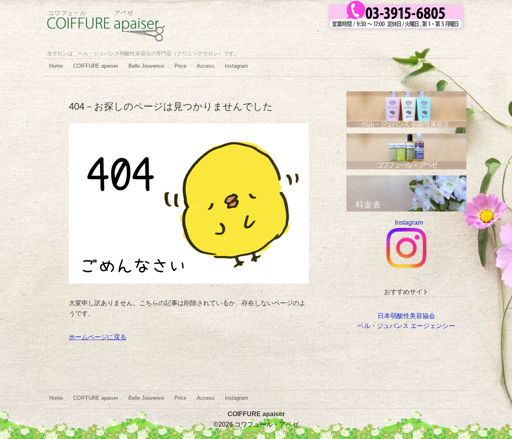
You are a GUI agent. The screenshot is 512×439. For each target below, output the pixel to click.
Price (180, 66)
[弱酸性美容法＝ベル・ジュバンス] (406, 96)
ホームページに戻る (97, 337)
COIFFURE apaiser (95, 66)
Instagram (236, 66)
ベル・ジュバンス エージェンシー (406, 325)
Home (56, 66)
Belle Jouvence (146, 66)
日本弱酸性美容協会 (406, 315)
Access (205, 66)
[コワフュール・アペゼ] (106, 16)
